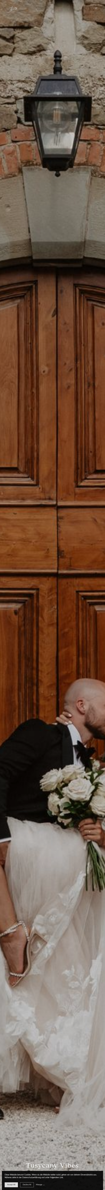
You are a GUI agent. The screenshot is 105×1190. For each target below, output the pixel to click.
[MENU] (94, 8)
